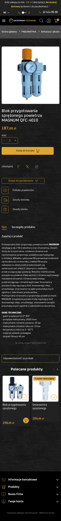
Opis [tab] (4, 227)
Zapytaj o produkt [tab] (12, 236)
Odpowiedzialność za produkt (18, 358)
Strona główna (9, 32)
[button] (41, 20)
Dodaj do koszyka (25, 151)
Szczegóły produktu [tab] (23, 227)
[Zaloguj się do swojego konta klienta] (49, 20)
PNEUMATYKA (28, 32)
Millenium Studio (46, 513)
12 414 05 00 (50, 12)
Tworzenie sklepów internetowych (22, 513)
